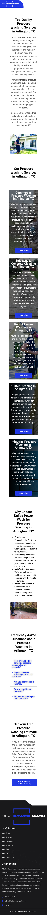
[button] (23, 664)
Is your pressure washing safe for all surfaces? (22, 674)
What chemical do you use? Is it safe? (24, 697)
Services (9, 837)
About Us (9, 845)
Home (8, 833)
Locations (9, 841)
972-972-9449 (10, 897)
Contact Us (10, 857)
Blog (7, 849)
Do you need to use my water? (23, 690)
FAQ (7, 853)
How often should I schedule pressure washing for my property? (22, 664)
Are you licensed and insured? (24, 683)
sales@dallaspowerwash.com (15, 901)
